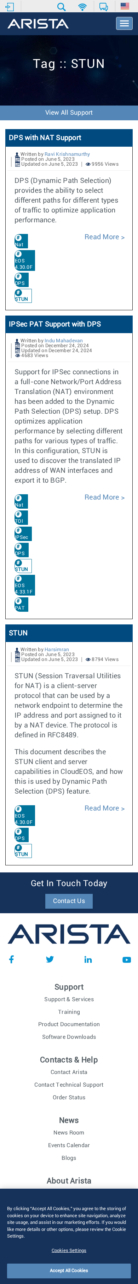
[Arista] (38, 24)
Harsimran (57, 649)
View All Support (69, 113)
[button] (62, 7)
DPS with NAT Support (45, 137)
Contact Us (69, 901)
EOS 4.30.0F (24, 264)
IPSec (21, 537)
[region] (69, 1236)
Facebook (11, 959)
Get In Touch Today (69, 883)
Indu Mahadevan (64, 340)
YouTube (126, 959)
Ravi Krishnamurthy (67, 154)
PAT (19, 608)
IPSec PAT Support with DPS (55, 324)
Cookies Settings (69, 1250)
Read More (103, 237)
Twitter (50, 959)
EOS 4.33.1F (24, 589)
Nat (19, 244)
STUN (18, 633)
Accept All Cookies (69, 1271)
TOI (19, 521)
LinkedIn (88, 959)
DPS (20, 283)
